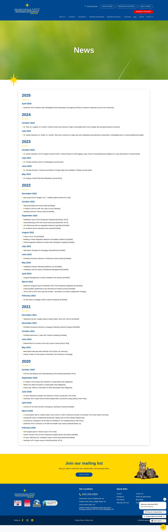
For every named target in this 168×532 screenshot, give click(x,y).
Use (91, 520)
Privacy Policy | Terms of (82, 520)
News (134, 16)
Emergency (120, 497)
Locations (71, 16)
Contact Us (149, 16)
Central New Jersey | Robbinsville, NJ (91, 498)
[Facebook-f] (22, 520)
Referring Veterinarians (96, 16)
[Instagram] (27, 520)
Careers (141, 16)
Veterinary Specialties (113, 16)
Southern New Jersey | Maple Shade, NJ (92, 501)
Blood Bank (127, 16)
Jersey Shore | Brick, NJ (87, 504)
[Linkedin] (32, 520)
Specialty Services (123, 503)
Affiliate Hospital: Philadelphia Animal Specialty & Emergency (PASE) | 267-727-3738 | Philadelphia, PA (96, 508)
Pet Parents (81, 16)
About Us (62, 16)
